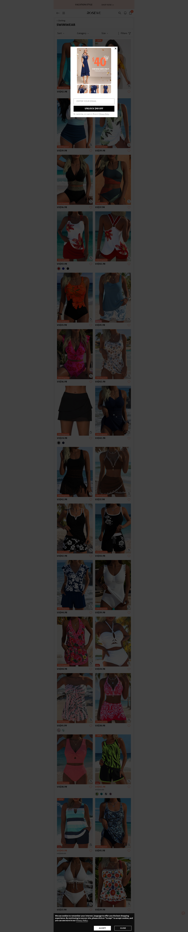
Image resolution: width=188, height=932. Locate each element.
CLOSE (123, 928)
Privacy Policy (82, 920)
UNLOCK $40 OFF (94, 108)
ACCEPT (102, 928)
